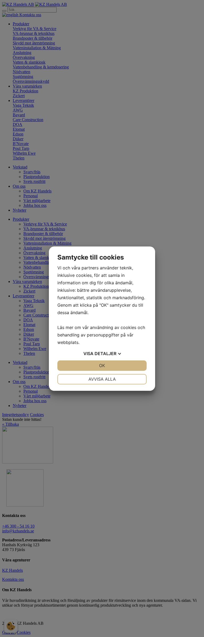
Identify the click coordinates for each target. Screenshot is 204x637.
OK (102, 365)
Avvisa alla (102, 379)
